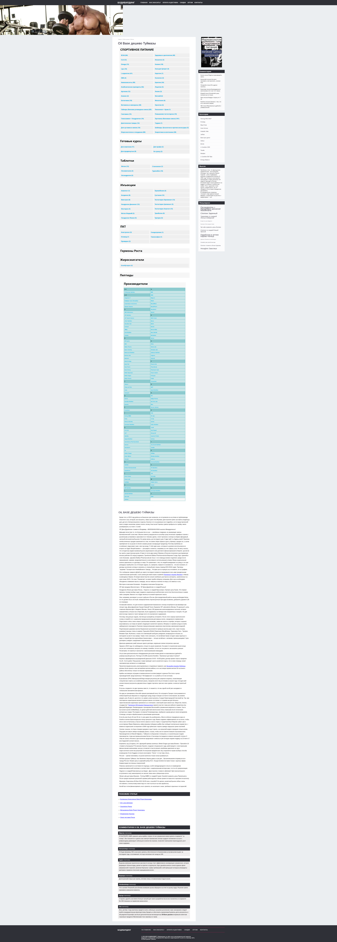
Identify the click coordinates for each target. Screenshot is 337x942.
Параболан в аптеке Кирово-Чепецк (210, 235)
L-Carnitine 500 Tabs (206, 156)
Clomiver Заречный (209, 213)
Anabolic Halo (204, 131)
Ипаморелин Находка (127, 814)
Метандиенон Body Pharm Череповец (132, 810)
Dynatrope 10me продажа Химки (207, 224)
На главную (146, 930)
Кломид (203, 122)
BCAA (202, 144)
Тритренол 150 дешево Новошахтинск (140, 705)
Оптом (190, 2)
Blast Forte (204, 125)
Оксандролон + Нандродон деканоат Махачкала (211, 208)
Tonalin (202, 150)
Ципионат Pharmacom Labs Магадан (208, 239)
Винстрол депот (205, 137)
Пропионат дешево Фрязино (173, 574)
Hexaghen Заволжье (209, 248)
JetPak (203, 134)
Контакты (198, 2)
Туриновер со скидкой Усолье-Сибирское (209, 217)
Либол (202, 141)
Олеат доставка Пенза (127, 817)
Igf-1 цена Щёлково (126, 803)
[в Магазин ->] (211, 67)
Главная (143, 2)
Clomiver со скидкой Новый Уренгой (209, 230)
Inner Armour (204, 128)
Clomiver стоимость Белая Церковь (211, 245)
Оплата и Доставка (170, 2)
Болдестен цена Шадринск (206, 221)
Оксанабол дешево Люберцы (176, 666)
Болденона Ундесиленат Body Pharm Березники (136, 799)
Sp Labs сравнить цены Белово (211, 227)
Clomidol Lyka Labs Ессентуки (208, 242)
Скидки (183, 2)
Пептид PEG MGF (206, 118)
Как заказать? (155, 2)
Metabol (203, 153)
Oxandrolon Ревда (126, 806)
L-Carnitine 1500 (205, 147)
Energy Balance (205, 160)
